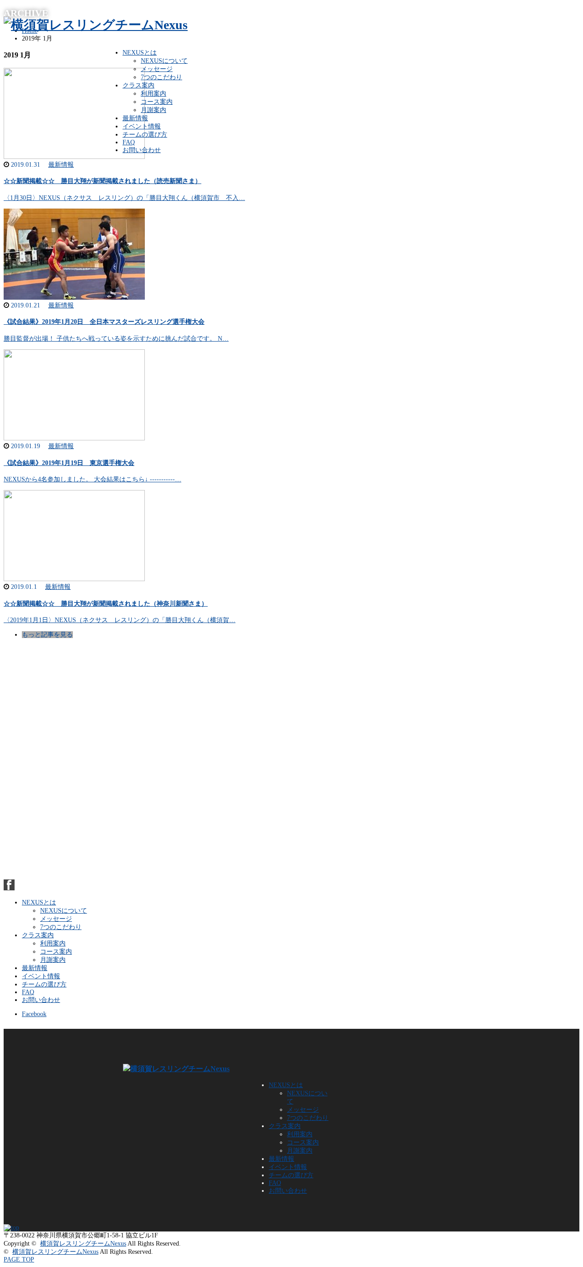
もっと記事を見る (47, 634)
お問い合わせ (142, 150)
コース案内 (157, 101)
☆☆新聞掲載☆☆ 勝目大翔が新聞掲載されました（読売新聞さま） (102, 181)
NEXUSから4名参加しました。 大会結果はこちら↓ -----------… (92, 479)
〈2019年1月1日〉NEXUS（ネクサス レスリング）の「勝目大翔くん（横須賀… (119, 620)
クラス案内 (138, 85)
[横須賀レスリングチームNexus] (96, 25)
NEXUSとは (140, 52)
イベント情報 (142, 126)
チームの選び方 (145, 134)
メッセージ (157, 69)
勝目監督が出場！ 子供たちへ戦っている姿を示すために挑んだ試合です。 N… (116, 338)
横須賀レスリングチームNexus (83, 1243)
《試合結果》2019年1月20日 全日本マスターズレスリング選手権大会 (104, 321)
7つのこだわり (161, 77)
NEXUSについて (164, 60)
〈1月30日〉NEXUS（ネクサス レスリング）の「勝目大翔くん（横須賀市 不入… (124, 197)
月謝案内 (153, 110)
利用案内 (153, 93)
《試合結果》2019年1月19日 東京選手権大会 (69, 463)
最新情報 (135, 118)
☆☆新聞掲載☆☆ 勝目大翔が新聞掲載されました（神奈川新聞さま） (106, 603)
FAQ (129, 142)
